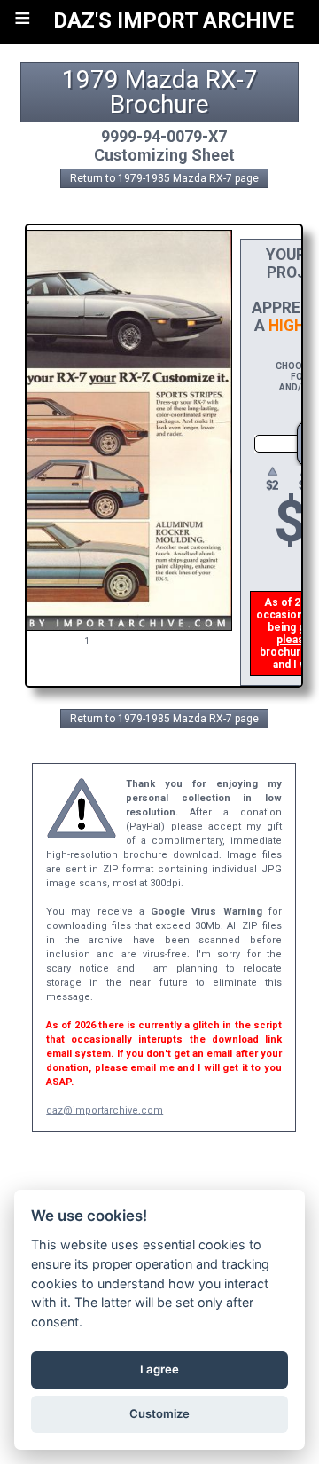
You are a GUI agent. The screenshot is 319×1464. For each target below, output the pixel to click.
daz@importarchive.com (104, 1110)
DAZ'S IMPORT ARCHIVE (173, 20)
